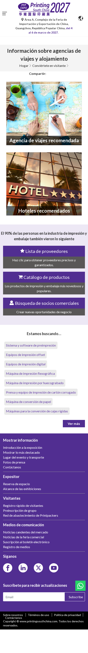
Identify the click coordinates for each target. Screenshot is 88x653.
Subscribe (76, 597)
